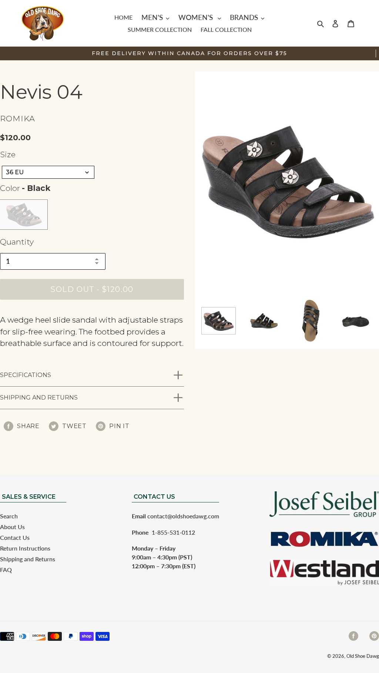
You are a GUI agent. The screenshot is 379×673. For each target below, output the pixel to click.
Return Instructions (25, 548)
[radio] (23, 214)
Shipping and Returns (39, 397)
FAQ (6, 569)
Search (9, 515)
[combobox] (48, 172)
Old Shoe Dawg (362, 656)
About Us (12, 526)
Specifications (25, 374)
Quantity (17, 241)
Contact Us (15, 537)
